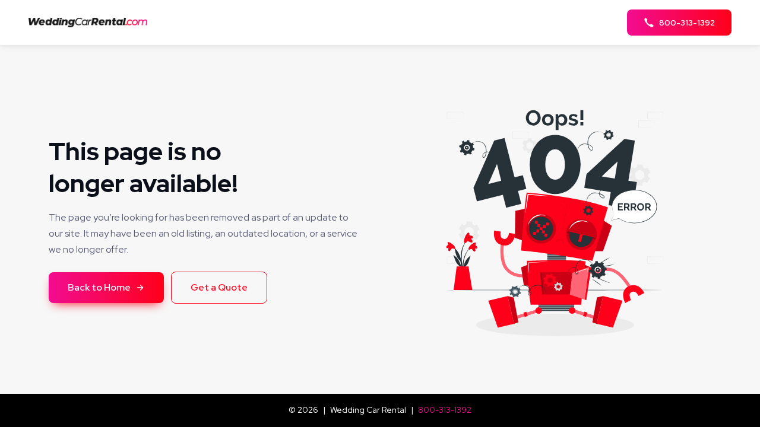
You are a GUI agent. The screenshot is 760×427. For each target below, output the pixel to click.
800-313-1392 (444, 409)
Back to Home (99, 287)
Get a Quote (219, 287)
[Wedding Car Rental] (91, 22)
